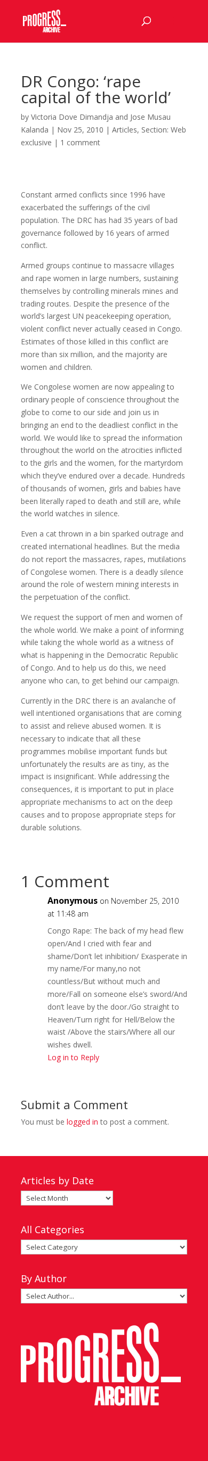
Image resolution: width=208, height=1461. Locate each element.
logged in (82, 1122)
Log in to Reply (73, 1057)
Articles (124, 130)
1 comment (80, 142)
